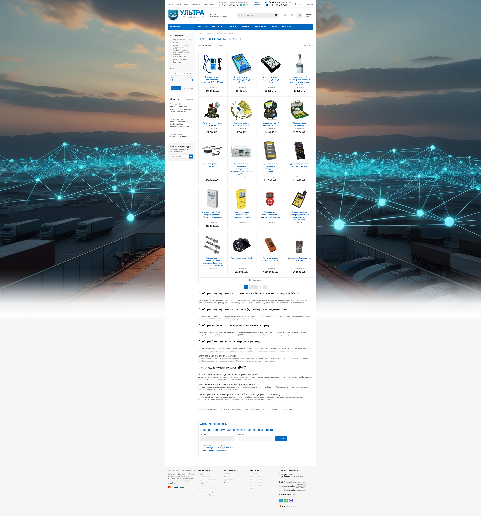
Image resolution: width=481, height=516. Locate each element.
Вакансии (202, 486)
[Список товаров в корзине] (304, 17)
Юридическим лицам (206, 489)
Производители (230, 480)
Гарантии (245, 26)
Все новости (188, 99)
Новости (227, 474)
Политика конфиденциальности (211, 492)
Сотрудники (203, 483)
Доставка (202, 26)
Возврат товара (256, 483)
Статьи (274, 26)
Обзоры (253, 489)
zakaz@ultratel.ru (287, 486)
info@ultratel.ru (273, 2)
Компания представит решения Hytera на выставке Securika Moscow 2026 (181, 108)
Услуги (201, 474)
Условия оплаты (256, 477)
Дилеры (227, 483)
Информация (230, 470)
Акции (233, 26)
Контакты (286, 26)
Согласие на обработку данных (210, 495)
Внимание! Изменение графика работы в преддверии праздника (179, 124)
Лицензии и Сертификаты (208, 480)
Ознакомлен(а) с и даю (218, 447)
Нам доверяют (204, 477)
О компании (260, 26)
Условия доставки (257, 480)
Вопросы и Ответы (257, 486)
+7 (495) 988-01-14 (229, 5)
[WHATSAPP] (286, 500)
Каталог (177, 26)
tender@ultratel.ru (288, 490)
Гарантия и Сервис (257, 474)
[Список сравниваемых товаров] (285, 16)
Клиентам (254, 470)
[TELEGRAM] (281, 500)
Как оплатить (218, 26)
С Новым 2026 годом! (178, 137)
